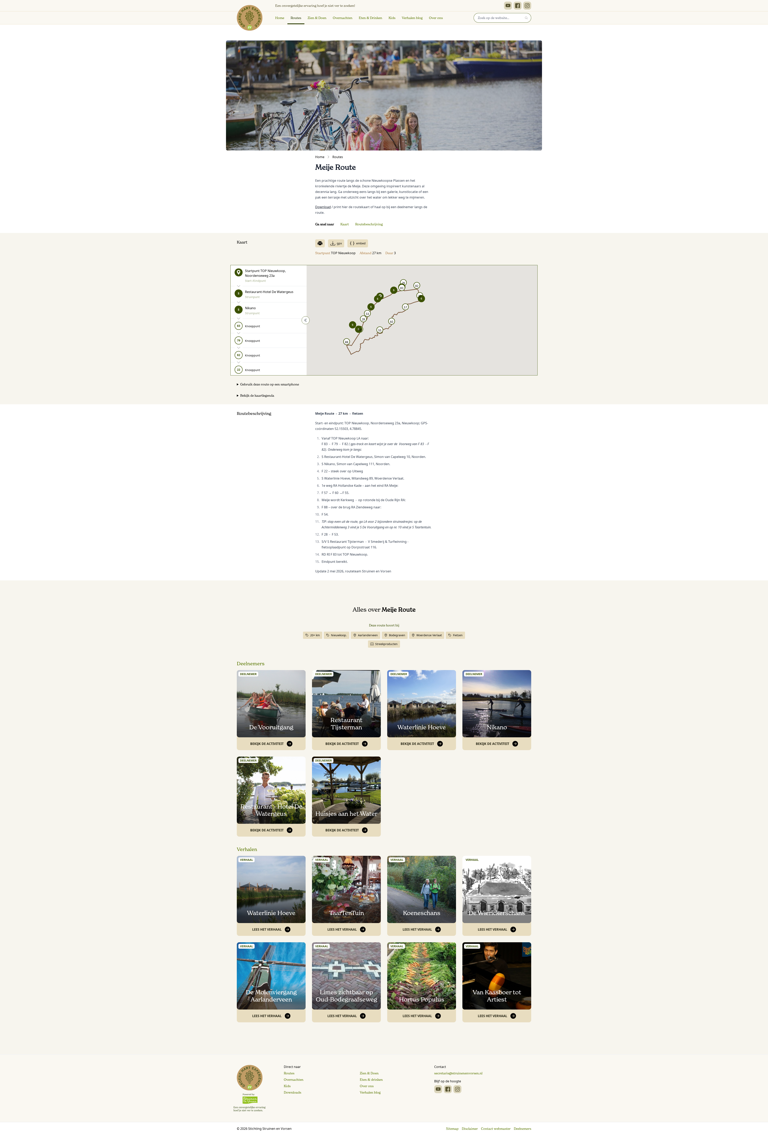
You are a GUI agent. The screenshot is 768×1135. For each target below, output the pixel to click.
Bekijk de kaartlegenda (257, 395)
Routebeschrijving (369, 224)
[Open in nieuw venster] (508, 6)
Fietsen (458, 635)
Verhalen (247, 849)
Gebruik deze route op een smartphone (269, 384)
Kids (392, 18)
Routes (296, 18)
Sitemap (452, 1129)
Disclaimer (470, 1129)
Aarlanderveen (368, 635)
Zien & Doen (317, 18)
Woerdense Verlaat (429, 635)
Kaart (344, 224)
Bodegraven (397, 635)
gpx (339, 243)
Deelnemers (250, 664)
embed (361, 243)
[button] (393, 290)
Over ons (436, 18)
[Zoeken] (526, 18)
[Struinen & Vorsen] (249, 1088)
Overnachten (342, 18)
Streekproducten (386, 644)
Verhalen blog (412, 18)
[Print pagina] (320, 243)
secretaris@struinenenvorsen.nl (458, 1073)
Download (323, 207)
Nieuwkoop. (339, 635)
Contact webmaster (496, 1129)
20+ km (315, 635)
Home (279, 18)
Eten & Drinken (370, 18)
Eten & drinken (371, 1080)
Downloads (292, 1092)
